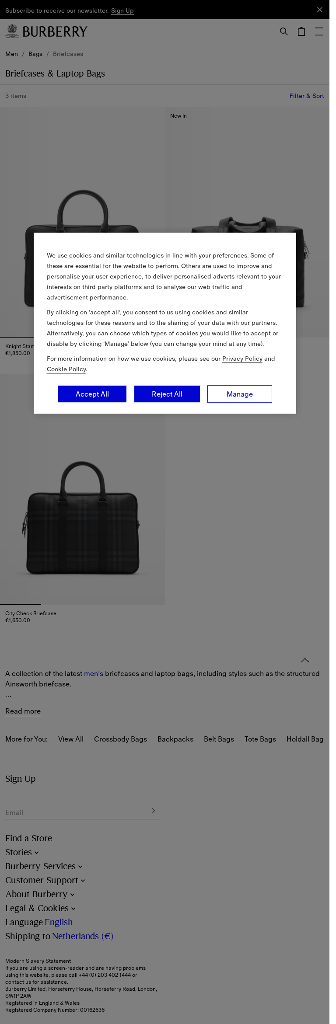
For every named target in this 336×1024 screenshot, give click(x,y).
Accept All (92, 394)
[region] (165, 323)
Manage (240, 394)
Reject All (167, 394)
